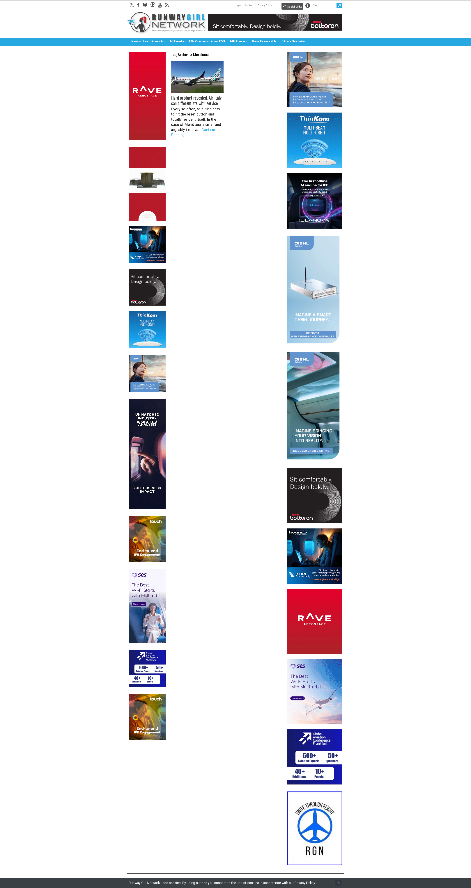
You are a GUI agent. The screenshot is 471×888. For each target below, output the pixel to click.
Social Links (294, 6)
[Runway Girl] (166, 32)
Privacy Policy (265, 5)
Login (238, 5)
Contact (249, 5)
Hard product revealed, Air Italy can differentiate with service (196, 100)
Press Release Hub (264, 41)
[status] (338, 883)
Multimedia (177, 41)
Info (307, 5)
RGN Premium (238, 41)
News (134, 41)
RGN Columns (197, 41)
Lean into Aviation (154, 41)
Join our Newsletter (293, 41)
